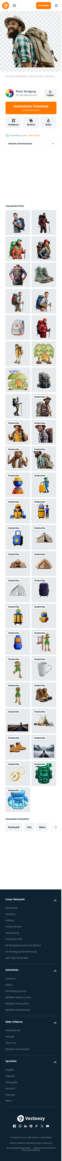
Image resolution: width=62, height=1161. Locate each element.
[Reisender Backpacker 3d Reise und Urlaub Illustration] (18, 744)
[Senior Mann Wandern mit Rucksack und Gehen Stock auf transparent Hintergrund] (18, 587)
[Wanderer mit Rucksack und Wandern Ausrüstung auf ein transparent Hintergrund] (18, 272)
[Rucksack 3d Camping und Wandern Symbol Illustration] (18, 429)
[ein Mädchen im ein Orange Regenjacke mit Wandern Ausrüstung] (18, 482)
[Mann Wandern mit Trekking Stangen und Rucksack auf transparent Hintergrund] (18, 456)
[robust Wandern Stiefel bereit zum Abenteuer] (18, 351)
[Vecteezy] (5, 5)
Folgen (50, 95)
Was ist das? (34, 135)
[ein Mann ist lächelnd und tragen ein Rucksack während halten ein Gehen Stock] (18, 377)
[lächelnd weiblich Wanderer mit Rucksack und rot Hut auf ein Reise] (18, 298)
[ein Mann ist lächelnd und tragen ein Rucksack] (18, 403)
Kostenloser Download (31, 107)
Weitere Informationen (20, 141)
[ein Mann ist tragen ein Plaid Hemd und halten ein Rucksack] (18, 324)
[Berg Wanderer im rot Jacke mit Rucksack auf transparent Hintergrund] (18, 246)
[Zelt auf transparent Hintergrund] (18, 875)
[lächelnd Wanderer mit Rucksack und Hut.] (18, 613)
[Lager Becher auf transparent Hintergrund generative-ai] (18, 1138)
